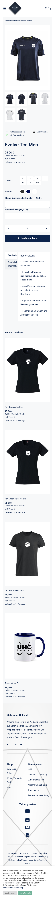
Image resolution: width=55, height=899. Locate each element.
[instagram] (16, 744)
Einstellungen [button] (10, 893)
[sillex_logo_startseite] (15, 2)
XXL (30, 182)
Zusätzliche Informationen (12, 264)
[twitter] (12, 744)
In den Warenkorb (27, 238)
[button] (22, 191)
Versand (12, 159)
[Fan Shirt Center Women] (27, 462)
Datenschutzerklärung (13, 887)
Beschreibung (12, 255)
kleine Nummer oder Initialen (23, 198)
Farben (8, 191)
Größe (8, 180)
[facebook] (7, 744)
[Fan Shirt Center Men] (27, 554)
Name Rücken (16, 209)
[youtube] (21, 744)
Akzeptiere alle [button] (25, 893)
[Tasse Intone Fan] (27, 646)
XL (23, 182)
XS (23, 178)
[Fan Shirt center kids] (27, 370)
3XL (37, 182)
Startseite (8, 21)
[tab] (11, 255)
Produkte (16, 21)
